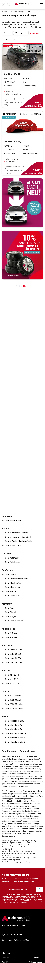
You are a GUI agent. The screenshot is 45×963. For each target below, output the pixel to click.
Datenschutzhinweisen (11, 901)
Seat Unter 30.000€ (14, 662)
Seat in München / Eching (16, 533)
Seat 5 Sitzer (11, 633)
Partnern (21, 899)
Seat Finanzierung (13, 520)
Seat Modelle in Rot (14, 729)
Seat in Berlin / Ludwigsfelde (18, 541)
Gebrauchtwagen (36, 962)
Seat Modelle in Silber (15, 738)
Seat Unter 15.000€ (14, 650)
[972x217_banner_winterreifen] (22, 255)
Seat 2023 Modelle (14, 704)
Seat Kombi (10, 591)
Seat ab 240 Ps (12, 679)
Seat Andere (10, 574)
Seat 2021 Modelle (14, 696)
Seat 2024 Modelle (14, 708)
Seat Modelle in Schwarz (16, 733)
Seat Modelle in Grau (14, 725)
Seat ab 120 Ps (12, 675)
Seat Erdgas (10, 616)
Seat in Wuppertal (13, 545)
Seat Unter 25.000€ (14, 658)
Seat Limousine (12, 595)
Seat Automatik (12, 558)
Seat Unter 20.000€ (14, 654)
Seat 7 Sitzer (11, 637)
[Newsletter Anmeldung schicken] (39, 889)
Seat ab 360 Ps (12, 683)
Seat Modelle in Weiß (15, 742)
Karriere (36, 958)
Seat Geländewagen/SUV (16, 579)
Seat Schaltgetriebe (14, 562)
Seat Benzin (10, 608)
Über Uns (5, 958)
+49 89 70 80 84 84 (18, 935)
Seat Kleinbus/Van (13, 583)
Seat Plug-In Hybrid (14, 621)
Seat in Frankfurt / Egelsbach (18, 537)
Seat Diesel (10, 612)
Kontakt (5, 962)
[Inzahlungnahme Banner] (22, 202)
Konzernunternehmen (8, 899)
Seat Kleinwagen (12, 587)
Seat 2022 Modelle (14, 700)
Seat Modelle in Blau (14, 721)
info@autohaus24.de (21, 940)
